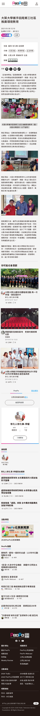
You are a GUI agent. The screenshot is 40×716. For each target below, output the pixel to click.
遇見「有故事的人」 (27, 683)
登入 (26, 397)
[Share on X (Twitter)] (10, 69)
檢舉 (16, 35)
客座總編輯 (24, 664)
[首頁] (20, 4)
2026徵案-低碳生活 (27, 673)
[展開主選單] (3, 4)
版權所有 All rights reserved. (13, 60)
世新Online (8, 589)
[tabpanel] (19, 397)
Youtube (23, 641)
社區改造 (12, 51)
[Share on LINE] (15, 69)
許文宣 (7, 608)
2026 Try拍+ (5, 673)
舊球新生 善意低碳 (9, 576)
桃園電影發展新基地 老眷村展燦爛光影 (21, 333)
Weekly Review (7, 660)
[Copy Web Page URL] (19, 69)
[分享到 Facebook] (6, 69)
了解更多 (20, 438)
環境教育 (19, 55)
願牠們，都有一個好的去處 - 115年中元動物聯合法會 (19, 553)
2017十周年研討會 (27, 677)
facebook (16, 641)
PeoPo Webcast (10, 579)
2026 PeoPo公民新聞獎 (10, 677)
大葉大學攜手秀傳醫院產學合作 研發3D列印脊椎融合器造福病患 (21, 372)
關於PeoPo (5, 650)
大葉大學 (11, 55)
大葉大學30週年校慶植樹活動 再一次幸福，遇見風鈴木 (21, 293)
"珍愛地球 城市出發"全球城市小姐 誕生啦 (19, 615)
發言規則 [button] (34, 391)
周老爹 (7, 618)
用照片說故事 (6, 683)
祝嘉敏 (7, 337)
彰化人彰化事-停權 (11, 297)
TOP (36, 703)
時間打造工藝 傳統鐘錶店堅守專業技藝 (18, 586)
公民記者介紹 (25, 660)
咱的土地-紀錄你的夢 (9, 680)
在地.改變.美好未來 (27, 680)
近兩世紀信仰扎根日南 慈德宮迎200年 (18, 605)
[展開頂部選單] (37, 4)
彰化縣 (15, 46)
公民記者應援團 (26, 657)
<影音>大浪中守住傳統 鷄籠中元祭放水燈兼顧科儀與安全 (19, 566)
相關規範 (4, 653)
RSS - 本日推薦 (7, 696)
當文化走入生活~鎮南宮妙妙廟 (14, 596)
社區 (25, 55)
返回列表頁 (19, 403)
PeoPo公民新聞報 (27, 650)
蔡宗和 (7, 570)
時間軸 (3, 657)
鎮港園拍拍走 (9, 598)
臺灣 (10, 46)
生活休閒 (30, 51)
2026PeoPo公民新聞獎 (10, 540)
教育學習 (21, 51)
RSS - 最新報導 (7, 693)
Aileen (7, 557)
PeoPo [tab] (16, 391)
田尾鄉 (21, 46)
